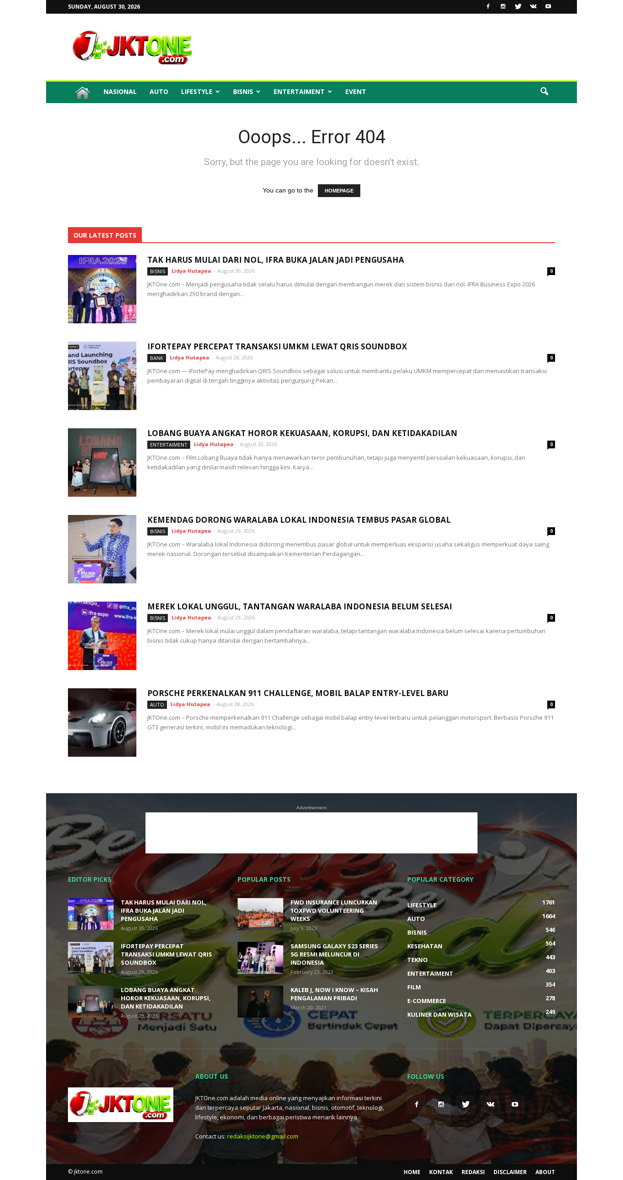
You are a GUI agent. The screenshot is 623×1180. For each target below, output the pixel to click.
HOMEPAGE (339, 190)
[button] (544, 92)
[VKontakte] (533, 7)
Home (412, 1172)
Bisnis (243, 91)
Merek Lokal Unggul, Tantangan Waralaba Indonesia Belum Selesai (299, 606)
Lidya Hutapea (191, 270)
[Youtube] (548, 7)
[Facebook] (488, 7)
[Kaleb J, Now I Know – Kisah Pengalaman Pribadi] (260, 1002)
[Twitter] (518, 7)
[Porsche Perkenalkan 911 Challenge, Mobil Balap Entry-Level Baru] (102, 722)
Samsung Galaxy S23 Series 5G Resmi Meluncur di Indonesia (334, 954)
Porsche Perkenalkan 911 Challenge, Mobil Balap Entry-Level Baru (297, 693)
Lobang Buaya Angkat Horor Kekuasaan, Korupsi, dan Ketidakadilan (302, 433)
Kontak (441, 1172)
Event (355, 91)
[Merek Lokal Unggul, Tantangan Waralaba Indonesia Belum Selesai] (102, 636)
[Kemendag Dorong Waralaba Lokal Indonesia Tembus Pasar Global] (102, 549)
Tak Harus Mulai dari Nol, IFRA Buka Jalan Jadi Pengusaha (275, 260)
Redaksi (473, 1172)
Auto (159, 91)
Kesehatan (424, 946)
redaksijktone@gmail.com (262, 1136)
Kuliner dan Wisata (439, 1014)
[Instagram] (503, 7)
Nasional (120, 91)
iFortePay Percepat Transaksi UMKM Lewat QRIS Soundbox (277, 346)
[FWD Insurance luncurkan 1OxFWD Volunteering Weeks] (260, 914)
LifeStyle (197, 91)
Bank (156, 357)
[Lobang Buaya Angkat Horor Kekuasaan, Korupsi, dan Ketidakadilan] (102, 462)
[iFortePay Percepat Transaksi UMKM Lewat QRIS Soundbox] (102, 376)
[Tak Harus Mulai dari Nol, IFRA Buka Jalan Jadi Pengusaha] (102, 289)
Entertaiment (299, 91)
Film (414, 987)
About (545, 1172)
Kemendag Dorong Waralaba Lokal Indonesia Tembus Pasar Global (299, 520)
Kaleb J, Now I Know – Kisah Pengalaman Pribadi (334, 994)
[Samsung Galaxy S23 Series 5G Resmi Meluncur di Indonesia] (260, 958)
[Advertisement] (389, 47)
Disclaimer (510, 1172)
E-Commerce (426, 1001)
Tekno (417, 960)
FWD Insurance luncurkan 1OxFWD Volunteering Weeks (334, 910)
